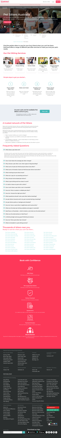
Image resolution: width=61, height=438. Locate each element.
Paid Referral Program (8, 419)
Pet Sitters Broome (10, 240)
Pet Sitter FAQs (36, 422)
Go (23, 432)
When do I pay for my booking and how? (16, 175)
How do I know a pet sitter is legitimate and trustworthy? (21, 205)
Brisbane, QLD (21, 354)
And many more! (7, 374)
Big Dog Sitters (36, 383)
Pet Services (20, 41)
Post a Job (7, 22)
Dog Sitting (6, 379)
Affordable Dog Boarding (53, 393)
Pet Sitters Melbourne (29, 247)
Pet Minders (50, 389)
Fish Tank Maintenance (23, 384)
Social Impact (6, 412)
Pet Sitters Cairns (9, 245)
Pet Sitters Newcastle (29, 249)
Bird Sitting (20, 391)
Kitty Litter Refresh (22, 383)
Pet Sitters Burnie (9, 244)
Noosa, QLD (21, 358)
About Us (5, 407)
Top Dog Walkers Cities (23, 422)
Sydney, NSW (6, 354)
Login (53, 1)
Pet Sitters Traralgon (49, 247)
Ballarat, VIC (35, 358)
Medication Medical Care (38, 381)
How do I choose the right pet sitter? (15, 193)
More (52, 7)
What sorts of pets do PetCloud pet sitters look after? (20, 166)
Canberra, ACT (50, 356)
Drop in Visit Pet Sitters (38, 396)
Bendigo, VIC (35, 359)
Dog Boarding (6, 396)
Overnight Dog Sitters (52, 383)
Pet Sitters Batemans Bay (11, 235)
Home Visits (35, 7)
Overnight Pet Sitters (37, 386)
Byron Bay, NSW (7, 356)
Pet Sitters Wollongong (49, 249)
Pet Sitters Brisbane (10, 239)
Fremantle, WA (35, 371)
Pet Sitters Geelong (29, 234)
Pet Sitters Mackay (29, 245)
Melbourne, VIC (36, 354)
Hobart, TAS (6, 369)
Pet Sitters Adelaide (10, 232)
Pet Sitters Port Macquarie (50, 235)
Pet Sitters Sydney (48, 242)
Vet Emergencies (36, 424)
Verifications (21, 415)
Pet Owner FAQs (22, 412)
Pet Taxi (20, 394)
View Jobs (34, 414)
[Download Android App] (17, 26)
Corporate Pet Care (22, 379)
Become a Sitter (46, 1)
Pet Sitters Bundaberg (10, 242)
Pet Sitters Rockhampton (50, 239)
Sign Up (58, 1)
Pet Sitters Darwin (28, 232)
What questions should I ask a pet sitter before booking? (21, 196)
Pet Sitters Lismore (29, 244)
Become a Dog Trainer (37, 410)
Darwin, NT (49, 369)
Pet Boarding (6, 381)
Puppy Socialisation (23, 388)
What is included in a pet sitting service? (16, 223)
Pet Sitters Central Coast (11, 249)
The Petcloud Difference (9, 408)
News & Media (6, 415)
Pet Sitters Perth (48, 234)
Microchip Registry (22, 424)
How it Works (6, 410)
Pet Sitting (5, 7)
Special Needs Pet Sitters (53, 388)
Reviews (5, 417)
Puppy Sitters (35, 394)
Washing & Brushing (23, 393)
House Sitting (19, 7)
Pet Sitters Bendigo (10, 237)
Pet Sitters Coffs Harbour (11, 251)
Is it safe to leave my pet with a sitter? (15, 184)
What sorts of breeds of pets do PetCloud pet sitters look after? (23, 169)
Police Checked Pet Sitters (37, 398)
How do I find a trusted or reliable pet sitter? (17, 190)
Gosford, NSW (6, 361)
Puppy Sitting (6, 398)
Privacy (48, 414)
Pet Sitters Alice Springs (11, 234)
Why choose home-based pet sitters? (15, 178)
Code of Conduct (36, 417)
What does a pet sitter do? (12, 149)
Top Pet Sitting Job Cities (38, 415)
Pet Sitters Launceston (30, 242)
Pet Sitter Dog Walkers (52, 394)
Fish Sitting (6, 401)
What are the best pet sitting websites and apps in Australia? (22, 208)
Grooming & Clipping (44, 7)
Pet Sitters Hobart (28, 240)
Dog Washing (21, 386)
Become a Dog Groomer (38, 412)
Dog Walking (11, 7)
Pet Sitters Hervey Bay (30, 239)
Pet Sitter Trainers (51, 396)
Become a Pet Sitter (37, 407)
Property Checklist (22, 410)
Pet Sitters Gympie (29, 237)
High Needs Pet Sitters (37, 379)
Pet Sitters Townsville (49, 245)
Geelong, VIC (35, 356)
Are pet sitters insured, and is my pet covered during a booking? (23, 199)
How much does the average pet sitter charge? (18, 160)
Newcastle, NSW (7, 358)
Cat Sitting (6, 389)
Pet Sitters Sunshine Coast (50, 240)
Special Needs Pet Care (23, 398)
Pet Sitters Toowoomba (49, 244)
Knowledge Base (51, 412)
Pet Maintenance (22, 396)
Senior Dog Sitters (36, 392)
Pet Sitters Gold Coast (29, 235)
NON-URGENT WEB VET (52, 410)
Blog (48, 419)
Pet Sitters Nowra (48, 232)
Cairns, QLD (21, 364)
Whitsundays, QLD (22, 363)
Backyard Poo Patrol (23, 381)
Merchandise (35, 419)
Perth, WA (34, 369)
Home (14, 41)
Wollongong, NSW (8, 359)
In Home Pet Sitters (51, 379)
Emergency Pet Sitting (52, 381)
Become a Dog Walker (37, 408)
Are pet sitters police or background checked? (18, 202)
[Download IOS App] (8, 26)
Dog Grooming (7, 391)
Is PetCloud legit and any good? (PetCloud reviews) (19, 217)
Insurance (20, 414)
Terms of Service (51, 417)
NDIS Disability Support (23, 399)
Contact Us (49, 420)
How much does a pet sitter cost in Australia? (17, 187)
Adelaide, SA (21, 369)
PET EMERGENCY (51, 407)
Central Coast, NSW (8, 363)
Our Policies (50, 415)
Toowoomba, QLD (22, 359)
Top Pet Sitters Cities (23, 420)
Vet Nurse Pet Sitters (37, 388)
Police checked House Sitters (37, 390)
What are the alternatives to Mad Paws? (16, 214)
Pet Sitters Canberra (10, 247)
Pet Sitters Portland (48, 237)
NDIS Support (6, 394)
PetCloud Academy (37, 420)
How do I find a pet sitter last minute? (15, 220)
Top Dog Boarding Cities (24, 419)
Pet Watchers (50, 391)
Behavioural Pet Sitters (52, 386)
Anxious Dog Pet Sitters (38, 401)
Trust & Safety (6, 414)
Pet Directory (21, 417)
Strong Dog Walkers (37, 384)
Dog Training (21, 389)
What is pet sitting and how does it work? (17, 181)
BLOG (56, 432)
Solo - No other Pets (51, 384)
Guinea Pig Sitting (7, 399)
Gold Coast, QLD (22, 356)
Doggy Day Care (27, 7)
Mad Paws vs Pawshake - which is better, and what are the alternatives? (25, 211)
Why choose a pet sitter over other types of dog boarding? (21, 163)
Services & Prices (22, 407)
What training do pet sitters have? (14, 172)
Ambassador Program (37, 425)
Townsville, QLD (22, 361)
